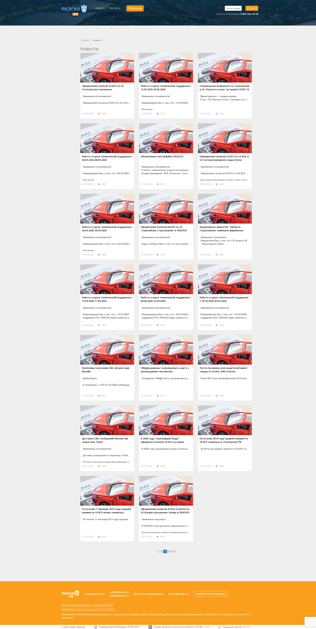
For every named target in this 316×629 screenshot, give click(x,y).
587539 (246, 627)
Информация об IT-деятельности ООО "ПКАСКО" (88, 609)
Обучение (135, 8)
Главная (84, 40)
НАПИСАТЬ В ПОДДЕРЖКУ (211, 593)
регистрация (233, 8)
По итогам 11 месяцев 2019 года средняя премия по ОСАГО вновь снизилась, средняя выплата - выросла (106, 512)
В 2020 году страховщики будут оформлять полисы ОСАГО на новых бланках (162, 442)
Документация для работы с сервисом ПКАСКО (87, 604)
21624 (206, 626)
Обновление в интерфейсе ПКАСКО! (162, 156)
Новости (100, 8)
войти (253, 8)
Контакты (115, 8)
